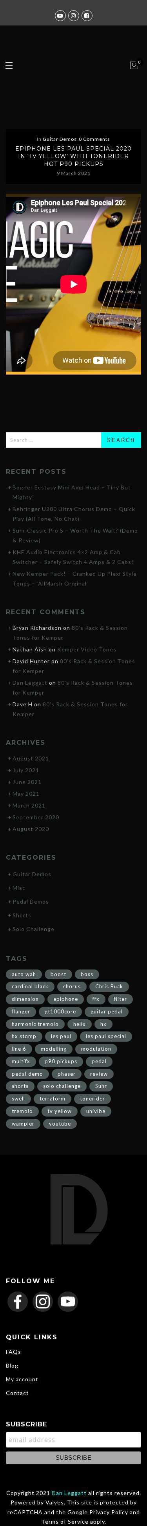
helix (79, 1024)
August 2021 (31, 758)
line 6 (19, 1049)
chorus (72, 986)
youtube (60, 1123)
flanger (21, 1011)
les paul (61, 1036)
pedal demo (27, 1074)
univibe (95, 1111)
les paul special (106, 1036)
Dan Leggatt (30, 682)
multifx (21, 1061)
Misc (19, 887)
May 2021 (26, 793)
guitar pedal (107, 1011)
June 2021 (27, 781)
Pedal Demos (31, 901)
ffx (96, 999)
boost (58, 974)
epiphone (65, 999)
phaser (67, 1074)
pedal (99, 1061)
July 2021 (26, 770)
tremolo (22, 1111)
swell (18, 1098)
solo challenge (62, 1086)
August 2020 (31, 829)
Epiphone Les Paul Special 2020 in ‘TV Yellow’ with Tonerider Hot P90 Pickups (73, 156)
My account (22, 1379)
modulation (96, 1049)
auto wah (24, 974)
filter (120, 999)
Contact (17, 1393)
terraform (52, 1098)
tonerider (92, 1098)
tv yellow (59, 1111)
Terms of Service (65, 1521)
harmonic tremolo (35, 1024)
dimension (25, 999)
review (99, 1074)
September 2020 (36, 817)
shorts (20, 1086)
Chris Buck (109, 986)
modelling (54, 1049)
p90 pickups (61, 1061)
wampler (23, 1123)
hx (103, 1024)
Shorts (22, 915)
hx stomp (24, 1036)
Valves (54, 1502)
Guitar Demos (60, 139)
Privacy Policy (108, 1512)
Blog (12, 1365)
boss (87, 974)
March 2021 (29, 805)
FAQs (13, 1351)
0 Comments (94, 139)
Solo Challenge (33, 929)
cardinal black (30, 986)
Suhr (101, 1086)
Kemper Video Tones (86, 649)
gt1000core (60, 1011)
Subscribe (26, 1424)
